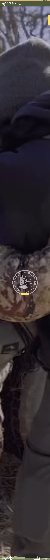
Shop (33, 2)
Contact (19, 4)
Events (30, 2)
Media (43, 2)
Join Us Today (25, 293)
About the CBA (38, 2)
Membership (20, 2)
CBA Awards (25, 2)
